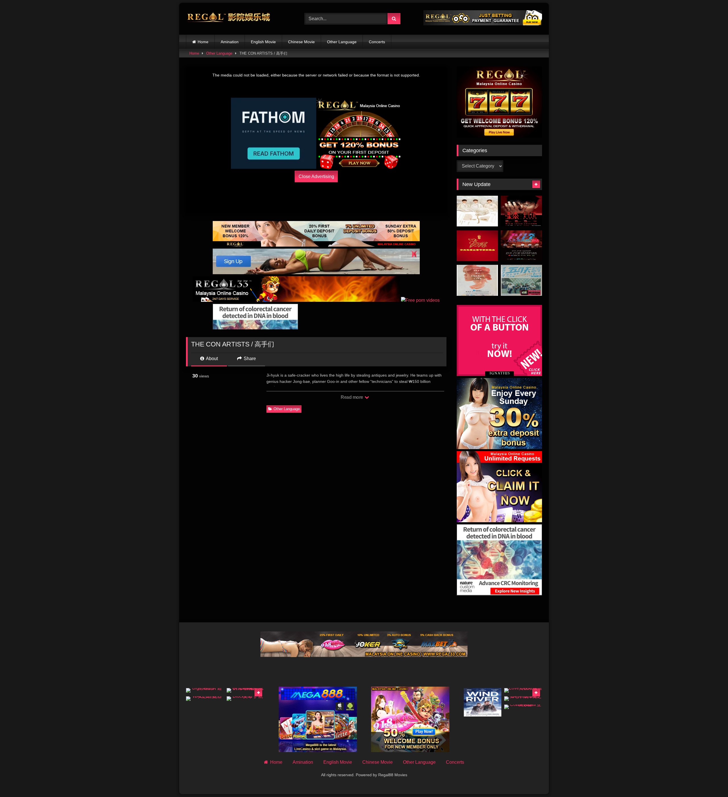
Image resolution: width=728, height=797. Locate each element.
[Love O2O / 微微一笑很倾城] (523, 690)
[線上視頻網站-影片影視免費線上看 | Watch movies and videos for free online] (228, 19)
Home (203, 42)
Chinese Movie (301, 42)
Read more (352, 397)
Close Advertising (316, 176)
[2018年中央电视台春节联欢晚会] (477, 245)
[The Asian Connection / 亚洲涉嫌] (523, 707)
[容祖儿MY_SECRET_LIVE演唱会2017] (477, 280)
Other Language (342, 42)
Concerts (377, 42)
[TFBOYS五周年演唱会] (477, 211)
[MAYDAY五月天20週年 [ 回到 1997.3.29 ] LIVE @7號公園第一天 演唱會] (521, 280)
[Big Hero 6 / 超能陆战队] (205, 690)
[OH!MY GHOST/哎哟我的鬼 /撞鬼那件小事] (245, 690)
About (211, 358)
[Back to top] (710, 780)
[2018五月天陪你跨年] (521, 245)
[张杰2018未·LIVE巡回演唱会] (521, 211)
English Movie (263, 42)
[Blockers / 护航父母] (245, 698)
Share (249, 358)
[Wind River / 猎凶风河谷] (483, 702)
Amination (230, 42)
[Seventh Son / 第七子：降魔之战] (523, 698)
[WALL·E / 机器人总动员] (205, 698)
